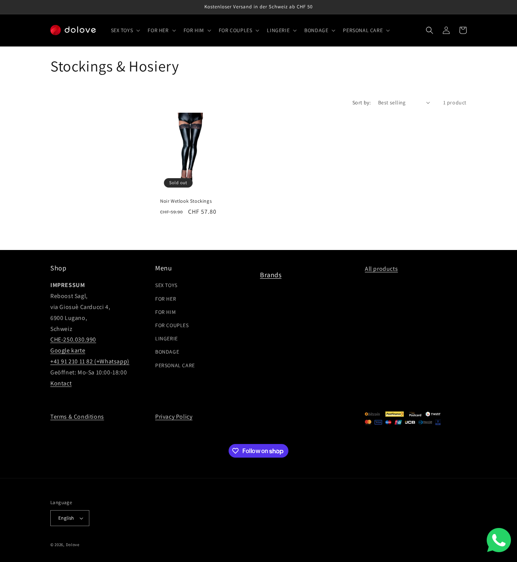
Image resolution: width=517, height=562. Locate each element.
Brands (271, 274)
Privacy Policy (173, 417)
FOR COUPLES (172, 325)
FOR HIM (165, 312)
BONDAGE (167, 351)
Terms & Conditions (77, 417)
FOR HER (165, 298)
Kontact (61, 383)
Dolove (72, 544)
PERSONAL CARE (175, 365)
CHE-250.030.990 (73, 339)
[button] (124, 30)
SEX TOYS (166, 285)
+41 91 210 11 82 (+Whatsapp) (89, 361)
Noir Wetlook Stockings (186, 201)
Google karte (67, 350)
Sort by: (361, 102)
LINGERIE (166, 338)
